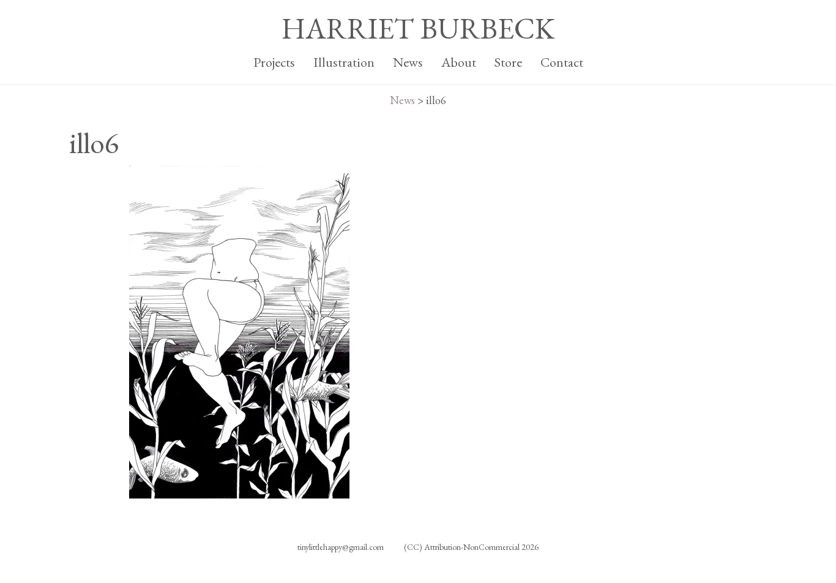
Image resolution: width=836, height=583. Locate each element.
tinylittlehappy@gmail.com (340, 546)
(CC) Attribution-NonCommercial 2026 (471, 546)
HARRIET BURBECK (418, 28)
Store (508, 62)
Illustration (344, 62)
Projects (274, 62)
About (458, 62)
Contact (561, 62)
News (408, 62)
